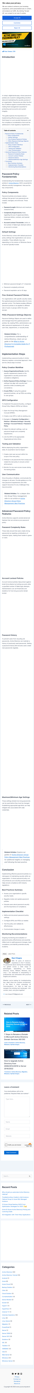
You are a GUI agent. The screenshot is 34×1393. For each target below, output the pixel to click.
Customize (17, 23)
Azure (4, 1281)
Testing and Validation (14, 148)
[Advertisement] (17, 77)
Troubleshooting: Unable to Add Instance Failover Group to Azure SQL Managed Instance (15, 1199)
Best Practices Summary (15, 163)
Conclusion (8, 161)
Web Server (5, 1355)
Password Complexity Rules (16, 154)
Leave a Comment (9, 1042)
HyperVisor (5, 1309)
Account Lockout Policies (15, 156)
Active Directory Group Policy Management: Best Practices (14, 500)
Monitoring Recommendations (17, 167)
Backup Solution (7, 1287)
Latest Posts (11, 954)
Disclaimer (17, 1381)
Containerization (7, 1296)
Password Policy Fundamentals (14, 133)
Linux (3, 1318)
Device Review (6, 1300)
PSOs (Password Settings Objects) (18, 141)
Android (4, 1278)
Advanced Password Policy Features (16, 152)
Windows (7, 1044)
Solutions (5, 1339)
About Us (17, 1383)
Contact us (17, 1379)
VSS (3, 1352)
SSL (3, 1342)
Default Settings (13, 137)
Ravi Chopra (17, 958)
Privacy (17, 1377)
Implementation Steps (11, 143)
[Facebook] (13, 1374)
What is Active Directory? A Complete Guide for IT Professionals (17, 343)
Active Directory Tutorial (9, 1275)
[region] (17, 16)
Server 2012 (6, 1336)
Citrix (3, 1290)
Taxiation (5, 1345)
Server (4, 1330)
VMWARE (5, 1349)
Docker (4, 1303)
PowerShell (5, 1327)
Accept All (17, 18)
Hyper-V (4, 1306)
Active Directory (14, 183)
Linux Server (6, 1321)
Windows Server (7, 1361)
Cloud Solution (6, 1293)
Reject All (17, 28)
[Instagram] (18, 1374)
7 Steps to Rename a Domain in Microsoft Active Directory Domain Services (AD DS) (16, 1036)
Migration (24, 1072)
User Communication (14, 150)
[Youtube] (21, 1374)
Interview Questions (8, 1315)
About (4, 954)
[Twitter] (15, 1374)
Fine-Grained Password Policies (17, 139)
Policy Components (13, 135)
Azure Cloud (6, 1284)
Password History (13, 157)
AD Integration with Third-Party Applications (16, 1215)
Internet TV (5, 1312)
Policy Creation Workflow (15, 144)
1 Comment (7, 1072)
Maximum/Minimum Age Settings (18, 159)
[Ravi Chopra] (7, 960)
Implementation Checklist (15, 165)
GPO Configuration (14, 146)
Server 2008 (6, 1333)
